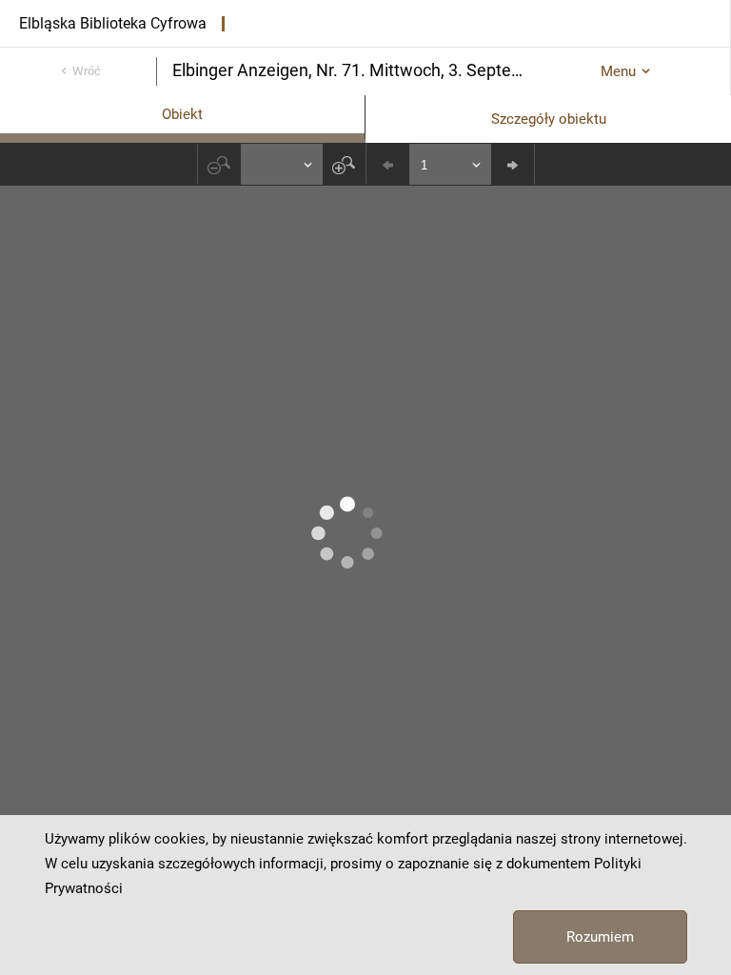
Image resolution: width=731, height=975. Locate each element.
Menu (618, 71)
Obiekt (182, 114)
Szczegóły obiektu (548, 119)
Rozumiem (600, 936)
